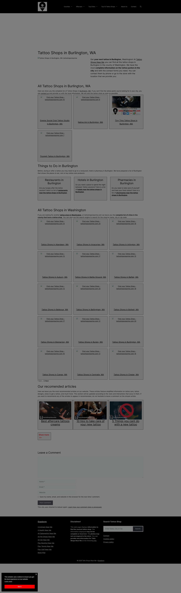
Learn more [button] (8, 581)
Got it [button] (19, 586)
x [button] (36, 574)
